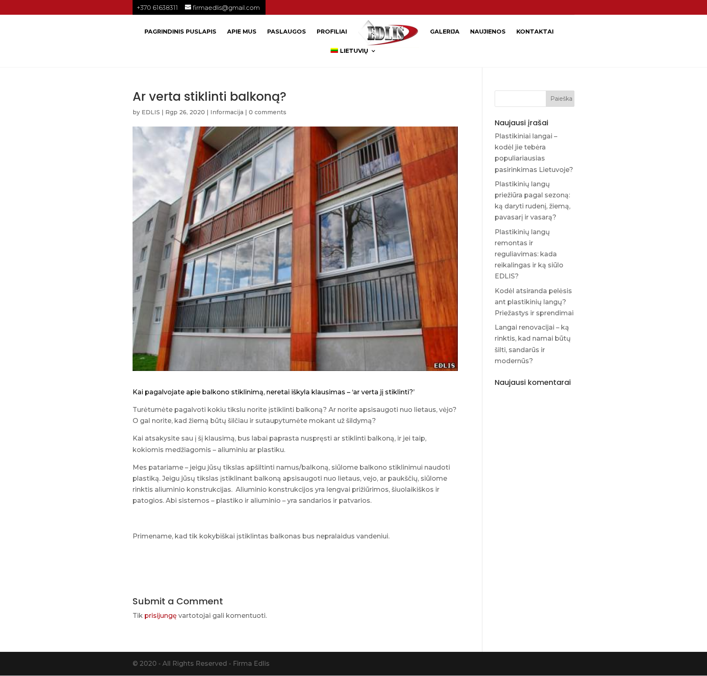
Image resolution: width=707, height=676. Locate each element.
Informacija (226, 112)
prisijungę (160, 615)
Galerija (444, 32)
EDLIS (151, 112)
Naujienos (488, 32)
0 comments (267, 112)
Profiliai (332, 32)
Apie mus (242, 32)
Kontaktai (535, 32)
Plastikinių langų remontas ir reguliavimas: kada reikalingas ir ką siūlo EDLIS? (529, 254)
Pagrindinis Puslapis (180, 32)
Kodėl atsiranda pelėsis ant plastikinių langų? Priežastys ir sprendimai (534, 302)
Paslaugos (286, 32)
